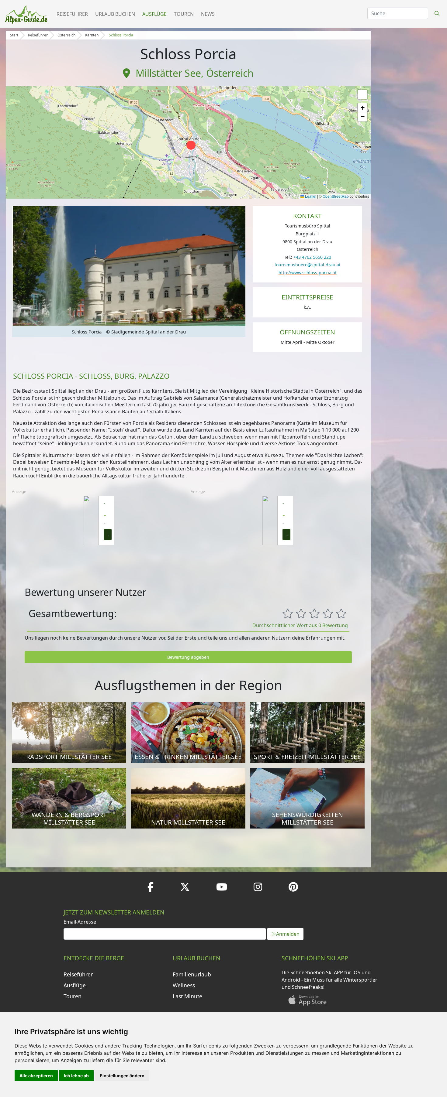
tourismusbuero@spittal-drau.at (308, 265)
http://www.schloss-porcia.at (308, 272)
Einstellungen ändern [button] (122, 1075)
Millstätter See (168, 73)
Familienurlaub (192, 974)
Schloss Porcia (121, 35)
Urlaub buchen (115, 14)
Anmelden (288, 934)
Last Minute (187, 996)
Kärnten (92, 35)
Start (14, 35)
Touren (184, 14)
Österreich (66, 35)
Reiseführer (72, 14)
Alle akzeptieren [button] (36, 1075)
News (208, 14)
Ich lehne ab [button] (76, 1075)
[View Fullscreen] (362, 94)
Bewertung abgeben (188, 657)
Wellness (184, 985)
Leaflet (310, 196)
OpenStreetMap (336, 196)
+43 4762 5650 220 (312, 257)
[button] (191, 145)
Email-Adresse (80, 921)
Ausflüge (154, 14)
